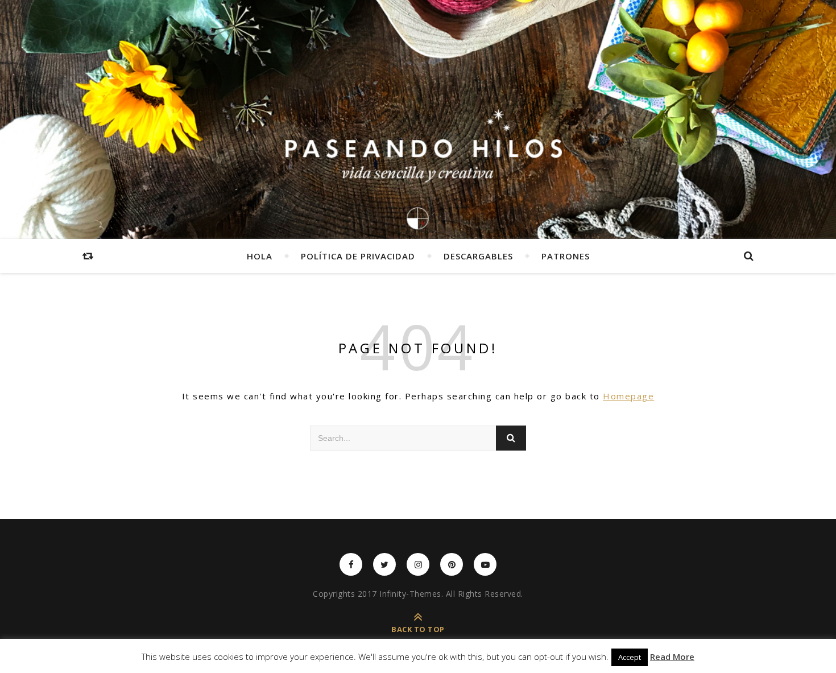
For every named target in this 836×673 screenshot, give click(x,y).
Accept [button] (629, 657)
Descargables (478, 256)
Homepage (628, 396)
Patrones (565, 256)
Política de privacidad (358, 256)
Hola (259, 256)
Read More (672, 657)
